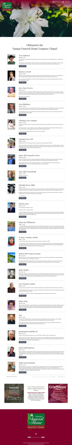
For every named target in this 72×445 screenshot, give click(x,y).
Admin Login (41, 444)
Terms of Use (36, 444)
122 (59, 376)
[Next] (65, 377)
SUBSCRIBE (14, 398)
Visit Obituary (23, 66)
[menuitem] (35, 6)
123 (62, 376)
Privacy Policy (30, 444)
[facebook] (36, 434)
